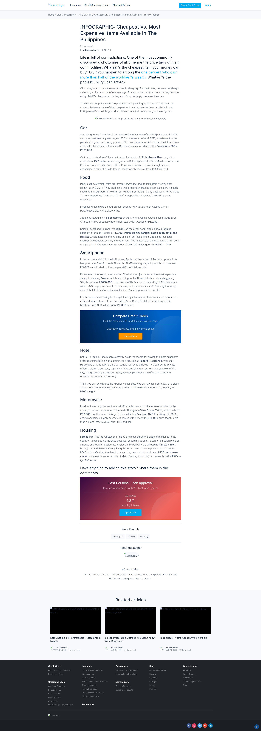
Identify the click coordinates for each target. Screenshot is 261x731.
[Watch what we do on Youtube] (205, 725)
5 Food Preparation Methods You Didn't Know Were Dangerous (130, 639)
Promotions (88, 704)
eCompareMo (130, 569)
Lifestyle (131, 536)
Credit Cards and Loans (96, 5)
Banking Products (123, 686)
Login (208, 5)
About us (187, 670)
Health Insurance (89, 689)
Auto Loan (52, 701)
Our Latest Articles (157, 670)
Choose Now (130, 336)
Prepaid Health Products (93, 692)
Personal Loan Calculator (127, 670)
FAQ (185, 685)
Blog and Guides (121, 5)
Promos (152, 689)
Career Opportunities (192, 681)
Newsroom (188, 677)
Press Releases (189, 674)
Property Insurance (90, 696)
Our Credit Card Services (59, 670)
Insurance (75, 5)
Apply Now (130, 512)
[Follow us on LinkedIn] (210, 725)
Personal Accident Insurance (94, 681)
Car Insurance (88, 674)
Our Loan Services (56, 686)
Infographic (118, 536)
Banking (152, 674)
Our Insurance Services (92, 670)
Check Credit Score (190, 5)
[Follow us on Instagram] (194, 725)
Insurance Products (124, 690)
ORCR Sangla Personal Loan (60, 705)
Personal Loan (54, 690)
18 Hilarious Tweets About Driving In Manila (183, 637)
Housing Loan (54, 697)
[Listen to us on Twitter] (200, 725)
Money (152, 685)
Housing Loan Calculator (126, 674)
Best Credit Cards (56, 674)
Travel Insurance (89, 685)
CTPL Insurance (89, 677)
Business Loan (54, 693)
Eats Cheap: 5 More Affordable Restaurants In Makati (75, 639)
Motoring (144, 536)
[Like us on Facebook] (189, 725)
